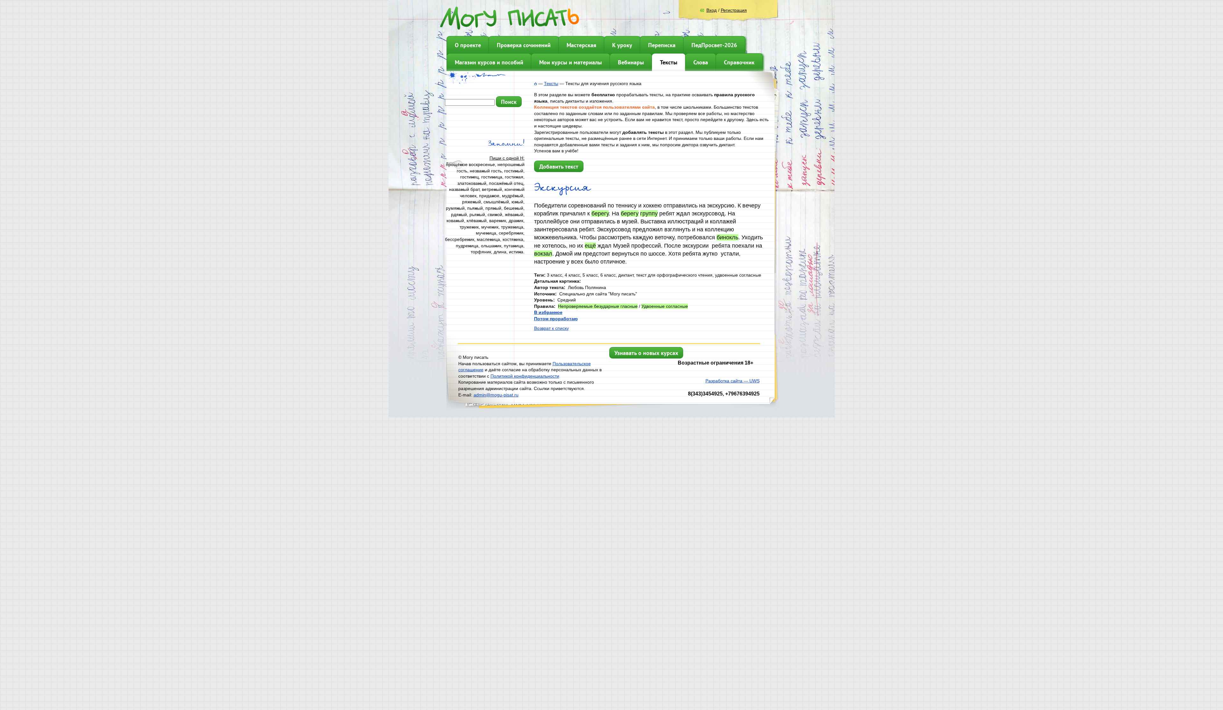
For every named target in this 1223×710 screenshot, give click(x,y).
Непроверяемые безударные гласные (598, 306)
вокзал (543, 253)
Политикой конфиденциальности (524, 376)
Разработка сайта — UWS (732, 380)
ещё (590, 246)
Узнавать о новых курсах (646, 353)
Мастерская (581, 45)
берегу (600, 213)
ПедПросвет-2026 (714, 45)
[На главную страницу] (535, 83)
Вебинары (631, 62)
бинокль (727, 237)
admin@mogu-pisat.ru (496, 394)
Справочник (739, 62)
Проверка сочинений (524, 45)
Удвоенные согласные (664, 306)
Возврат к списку (551, 328)
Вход (711, 10)
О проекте (468, 45)
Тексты (668, 62)
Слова (700, 62)
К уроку (622, 45)
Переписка (662, 45)
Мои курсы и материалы (570, 62)
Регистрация (734, 10)
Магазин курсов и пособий (489, 62)
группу (649, 213)
